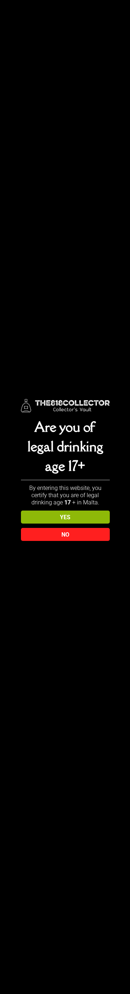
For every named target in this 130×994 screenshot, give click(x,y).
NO (65, 534)
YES (65, 517)
